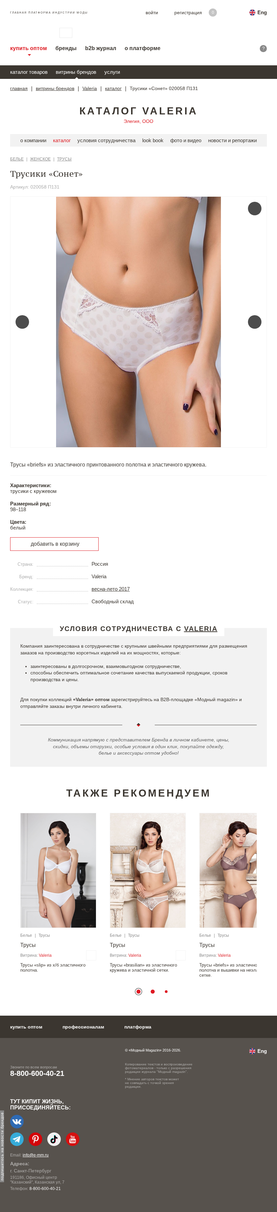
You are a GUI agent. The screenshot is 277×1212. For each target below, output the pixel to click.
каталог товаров (29, 72)
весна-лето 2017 (111, 589)
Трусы (64, 159)
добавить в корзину (55, 544)
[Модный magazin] (28, 32)
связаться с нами (65, 33)
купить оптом (28, 48)
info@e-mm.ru (36, 1155)
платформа (137, 1027)
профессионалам (83, 1027)
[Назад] (22, 322)
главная (19, 88)
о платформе (142, 48)
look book (152, 140)
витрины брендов (76, 72)
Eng (262, 12)
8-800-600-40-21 (37, 1073)
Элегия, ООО (138, 121)
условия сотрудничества (106, 140)
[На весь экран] (254, 208)
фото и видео (185, 140)
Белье (17, 159)
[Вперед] (254, 322)
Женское (40, 159)
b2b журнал (100, 48)
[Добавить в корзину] (91, 955)
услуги (112, 72)
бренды (66, 48)
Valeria (89, 88)
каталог (113, 88)
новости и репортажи (232, 140)
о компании (33, 140)
